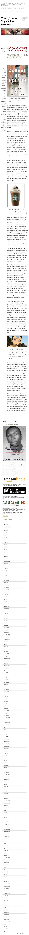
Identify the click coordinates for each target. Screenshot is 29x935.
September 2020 (7, 592)
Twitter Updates (8, 519)
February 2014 (6, 767)
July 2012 (5, 812)
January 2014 (6, 769)
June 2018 (6, 646)
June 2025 (6, 535)
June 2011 (6, 843)
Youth (8, 60)
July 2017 (5, 670)
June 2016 (6, 701)
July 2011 (5, 841)
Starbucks (4, 125)
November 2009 (7, 888)
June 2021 (6, 573)
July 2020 (5, 596)
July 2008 (5, 926)
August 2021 (6, 568)
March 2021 (6, 577)
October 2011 (6, 834)
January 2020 (6, 606)
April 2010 (5, 876)
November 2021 (7, 561)
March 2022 (6, 554)
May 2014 (5, 760)
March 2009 (6, 907)
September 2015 (7, 722)
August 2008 (6, 924)
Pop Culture (16, 58)
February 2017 (6, 682)
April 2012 (5, 819)
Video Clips (4, 11)
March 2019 (6, 625)
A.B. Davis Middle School (4, 72)
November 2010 (7, 860)
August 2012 (6, 810)
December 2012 (7, 800)
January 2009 (6, 912)
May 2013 (5, 788)
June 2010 (6, 871)
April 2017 (5, 677)
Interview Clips (21, 8)
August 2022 (6, 542)
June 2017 (6, 672)
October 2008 (6, 919)
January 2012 (6, 826)
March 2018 (6, 651)
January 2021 (6, 582)
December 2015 (7, 715)
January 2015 (6, 741)
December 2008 (7, 914)
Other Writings (12, 8)
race (21, 58)
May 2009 (5, 902)
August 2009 (6, 895)
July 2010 (5, 869)
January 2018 (6, 656)
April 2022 (5, 551)
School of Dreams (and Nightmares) (17, 49)
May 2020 (5, 599)
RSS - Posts (6, 524)
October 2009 (6, 890)
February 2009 (6, 909)
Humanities (4, 104)
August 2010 (6, 867)
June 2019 (6, 618)
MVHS (4, 112)
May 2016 (5, 703)
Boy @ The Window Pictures (15, 11)
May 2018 (5, 649)
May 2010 (5, 874)
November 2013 (7, 774)
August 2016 (6, 696)
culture (9, 56)
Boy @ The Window (16, 55)
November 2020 (7, 587)
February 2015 (6, 739)
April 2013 (5, 791)
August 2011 (6, 838)
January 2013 (6, 798)
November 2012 (7, 803)
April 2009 (5, 905)
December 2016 (7, 686)
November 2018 (7, 634)
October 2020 (6, 589)
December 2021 (7, 558)
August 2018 (6, 641)
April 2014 (5, 762)
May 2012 (5, 817)
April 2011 (5, 848)
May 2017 (5, 675)
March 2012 (6, 822)
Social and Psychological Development (3, 122)
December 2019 (7, 608)
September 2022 (7, 539)
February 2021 (6, 580)
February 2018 (6, 653)
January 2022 (6, 556)
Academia (9, 55)
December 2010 (7, 857)
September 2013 (7, 779)
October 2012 (6, 805)
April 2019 (5, 622)
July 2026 (5, 532)
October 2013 (6, 777)
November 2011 (7, 831)
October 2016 (6, 691)
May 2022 (5, 549)
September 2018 (7, 639)
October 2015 (6, 720)
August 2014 (6, 753)
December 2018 (7, 632)
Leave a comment (26, 55)
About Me (3, 8)
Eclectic (13, 56)
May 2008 (5, 931)
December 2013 (7, 772)
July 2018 (5, 644)
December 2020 (7, 584)
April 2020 (5, 601)
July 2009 (5, 898)
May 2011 (5, 845)
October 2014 (6, 748)
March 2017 (6, 679)
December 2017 (7, 658)
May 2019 (5, 620)
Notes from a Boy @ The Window (9, 21)
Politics (12, 58)
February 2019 (6, 627)
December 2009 (7, 886)
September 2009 (7, 893)
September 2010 (7, 864)
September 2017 (7, 665)
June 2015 (6, 729)
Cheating (4, 85)
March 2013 (6, 793)
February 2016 (6, 710)
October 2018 (6, 637)
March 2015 (6, 736)
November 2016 (7, 689)
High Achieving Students (4, 98)
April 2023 (5, 537)
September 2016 (7, 694)
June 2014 (6, 758)
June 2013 (6, 786)
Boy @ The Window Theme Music (8, 14)
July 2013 (5, 784)
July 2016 (5, 698)
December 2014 (7, 743)
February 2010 (6, 881)
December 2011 (7, 829)
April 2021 (5, 575)
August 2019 (6, 613)
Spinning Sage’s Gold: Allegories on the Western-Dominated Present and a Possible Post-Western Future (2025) (13, 4)
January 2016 (6, 713)
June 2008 (6, 928)
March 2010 (6, 879)
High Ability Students (4, 93)
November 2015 (7, 717)
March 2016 (6, 708)
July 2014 (5, 755)
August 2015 (6, 724)
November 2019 (7, 611)
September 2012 (7, 807)
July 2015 (5, 727)
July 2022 (5, 544)
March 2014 (6, 765)
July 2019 (5, 615)
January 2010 (6, 883)
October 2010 (6, 862)
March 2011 (6, 850)
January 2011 (6, 855)
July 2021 (5, 570)
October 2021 (6, 563)
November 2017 (7, 660)
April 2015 (5, 734)
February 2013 (6, 796)
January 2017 (6, 684)
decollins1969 (15, 54)
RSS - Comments (7, 526)
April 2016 (5, 705)
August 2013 (6, 781)
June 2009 (6, 900)
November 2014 (7, 746)
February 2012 (6, 824)
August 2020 (6, 594)
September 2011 (7, 836)
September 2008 (7, 921)
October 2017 (6, 663)
